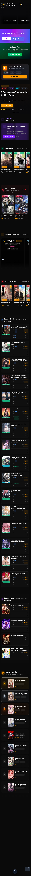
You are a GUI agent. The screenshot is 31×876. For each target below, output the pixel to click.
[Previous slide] (2, 98)
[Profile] (28, 873)
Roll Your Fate (16, 54)
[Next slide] (27, 98)
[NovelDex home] (15, 871)
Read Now (8, 105)
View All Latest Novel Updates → (21, 320)
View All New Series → (23, 148)
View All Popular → (24, 281)
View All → (26, 234)
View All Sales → (24, 190)
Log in (17, 136)
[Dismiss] (27, 66)
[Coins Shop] (9, 873)
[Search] (21, 873)
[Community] (25, 873)
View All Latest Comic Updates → (21, 599)
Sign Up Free (9, 136)
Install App (16, 76)
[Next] (28, 13)
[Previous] (2, 13)
